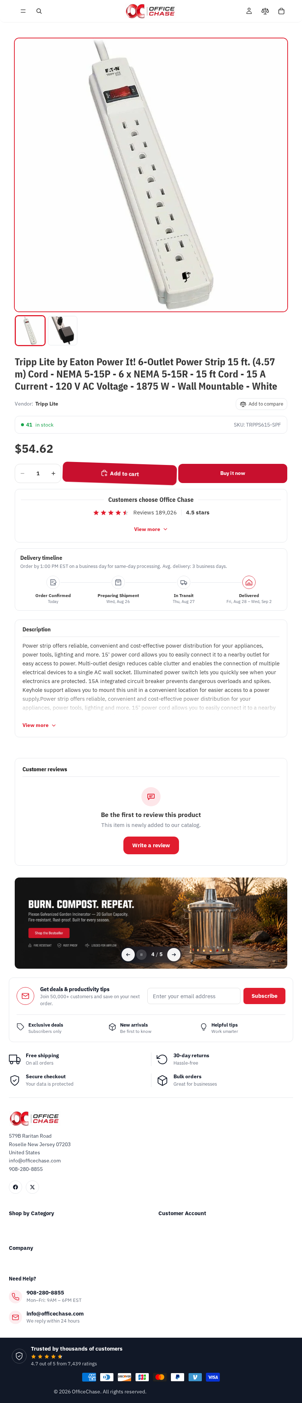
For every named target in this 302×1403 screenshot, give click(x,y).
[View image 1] (30, 330)
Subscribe (264, 995)
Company (21, 1247)
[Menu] (23, 11)
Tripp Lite (46, 403)
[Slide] (151, 923)
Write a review (151, 845)
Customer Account (182, 1213)
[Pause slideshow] (141, 954)
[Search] (39, 11)
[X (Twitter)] (32, 1187)
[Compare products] (265, 11)
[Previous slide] (128, 954)
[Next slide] (173, 954)
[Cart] (281, 11)
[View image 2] (62, 330)
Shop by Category (31, 1213)
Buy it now (232, 473)
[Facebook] (15, 1187)
